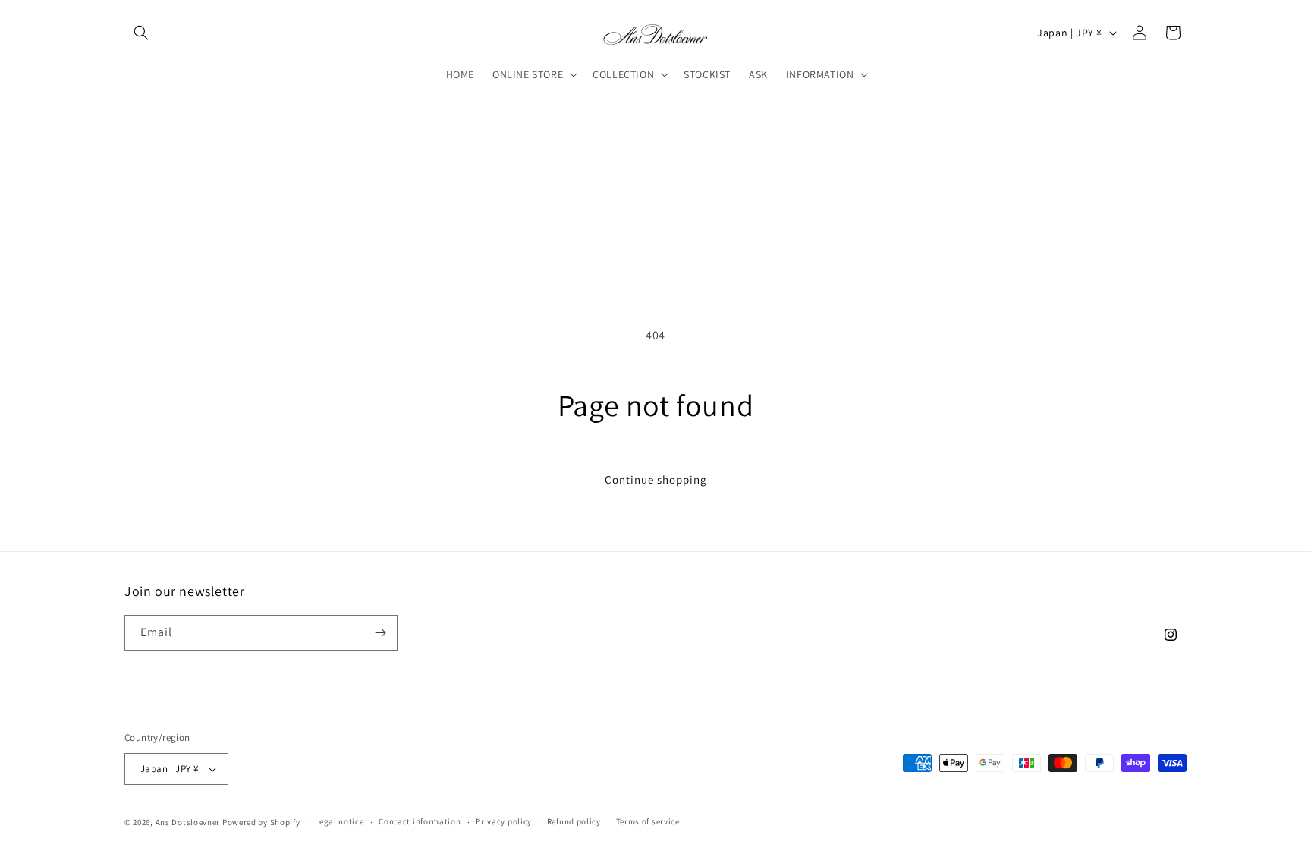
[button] (141, 32)
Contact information (420, 821)
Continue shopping (656, 479)
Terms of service (648, 821)
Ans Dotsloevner (188, 822)
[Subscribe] (380, 633)
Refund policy (574, 821)
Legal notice (339, 821)
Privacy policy (504, 821)
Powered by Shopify (261, 822)
